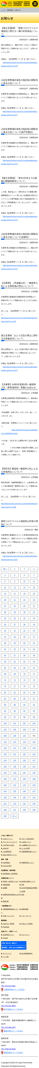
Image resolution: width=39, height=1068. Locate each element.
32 (5, 618)
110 (24, 736)
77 (15, 686)
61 (15, 662)
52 (5, 649)
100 (5, 723)
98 (24, 717)
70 (24, 674)
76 (5, 686)
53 (15, 649)
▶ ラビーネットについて (9, 842)
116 (5, 748)
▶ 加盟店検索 (5, 884)
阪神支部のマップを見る (13, 1053)
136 (5, 779)
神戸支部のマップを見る (13, 1009)
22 (24, 600)
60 (5, 662)
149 (14, 797)
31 (34, 612)
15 (34, 587)
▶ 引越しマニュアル (7, 916)
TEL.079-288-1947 (8, 1027)
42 (24, 631)
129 (14, 767)
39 (34, 624)
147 (33, 791)
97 (15, 717)
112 (5, 742)
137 (14, 779)
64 (5, 668)
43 (34, 631)
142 (24, 785)
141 (14, 785)
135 (33, 773)
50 (24, 643)
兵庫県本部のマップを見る (14, 989)
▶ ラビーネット (25, 935)
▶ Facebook (5, 927)
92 (5, 711)
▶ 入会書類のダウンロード (28, 845)
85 (15, 699)
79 (34, 686)
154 (24, 804)
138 (24, 779)
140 (5, 785)
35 (34, 618)
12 (5, 587)
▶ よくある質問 (25, 848)
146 (24, 791)
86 (24, 699)
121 (14, 754)
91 (34, 705)
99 (34, 717)
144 (5, 791)
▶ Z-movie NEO (6, 866)
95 (34, 711)
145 (14, 791)
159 (33, 810)
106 (24, 729)
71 (34, 674)
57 (15, 655)
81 (15, 692)
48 (5, 643)
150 (24, 797)
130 (24, 767)
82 (24, 692)
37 (15, 624)
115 (34, 742)
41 (15, 631)
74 (24, 680)
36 (5, 624)
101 (14, 723)
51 (34, 643)
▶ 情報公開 (5, 901)
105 (14, 729)
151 (33, 797)
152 (5, 804)
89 (15, 705)
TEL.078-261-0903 (8, 1006)
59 (34, 655)
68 (5, 674)
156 (5, 810)
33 (15, 618)
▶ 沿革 (22, 884)
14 (24, 587)
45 (15, 637)
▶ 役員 (22, 894)
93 (15, 711)
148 (5, 797)
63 (34, 662)
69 (15, 674)
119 (34, 748)
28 (5, 612)
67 (34, 668)
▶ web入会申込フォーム (9, 855)
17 (15, 594)
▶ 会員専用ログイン (7, 935)
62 (24, 662)
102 (24, 723)
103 (33, 723)
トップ (3, 10)
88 (5, 705)
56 (5, 655)
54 (24, 649)
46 (24, 637)
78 (24, 686)
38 (24, 624)
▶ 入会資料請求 (6, 851)
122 (24, 754)
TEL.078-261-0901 (8, 986)
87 (34, 699)
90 (24, 705)
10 (24, 581)
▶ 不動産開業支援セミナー (28, 851)
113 (14, 742)
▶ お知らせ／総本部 (26, 924)
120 (5, 754)
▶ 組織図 (4, 888)
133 (14, 773)
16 (5, 594)
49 (15, 643)
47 (34, 637)
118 (24, 748)
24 (5, 606)
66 (24, 668)
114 (24, 742)
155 (33, 804)
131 (33, 767)
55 (34, 649)
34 (24, 618)
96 (5, 717)
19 (34, 594)
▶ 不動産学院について (27, 862)
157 (14, 810)
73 (15, 680)
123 (33, 754)
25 (15, 606)
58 (24, 655)
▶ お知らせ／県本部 (7, 924)
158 (24, 810)
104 (5, 729)
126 (24, 760)
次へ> (14, 816)
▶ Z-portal (4, 938)
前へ (5, 569)
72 (5, 680)
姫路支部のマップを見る (13, 1031)
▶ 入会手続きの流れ (7, 845)
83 (34, 692)
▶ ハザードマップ (25, 916)
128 (5, 767)
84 (5, 699)
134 (24, 773)
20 (5, 600)
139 (33, 779)
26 (24, 606)
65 (15, 668)
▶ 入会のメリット (7, 839)
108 (5, 736)
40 (5, 631)
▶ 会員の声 (5, 848)
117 (14, 748)
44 (5, 637)
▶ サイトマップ (6, 953)
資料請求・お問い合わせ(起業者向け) (13, 947)
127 (33, 760)
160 (5, 816)
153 (14, 804)
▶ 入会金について (25, 842)
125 (14, 760)
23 (34, 600)
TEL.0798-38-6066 (8, 1049)
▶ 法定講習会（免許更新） (9, 873)
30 (24, 612)
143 (33, 785)
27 (34, 606)
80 (5, 692)
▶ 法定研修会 (5, 862)
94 (24, 711)
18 (24, 594)
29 (15, 612)
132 (5, 773)
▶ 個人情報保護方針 (26, 953)
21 (15, 600)
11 (34, 581)
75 (34, 680)
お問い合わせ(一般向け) (9, 943)
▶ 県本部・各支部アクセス (9, 881)
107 (33, 729)
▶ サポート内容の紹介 (27, 839)
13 (15, 587)
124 (5, 760)
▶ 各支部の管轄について (27, 881)
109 (14, 736)
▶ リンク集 (5, 957)
